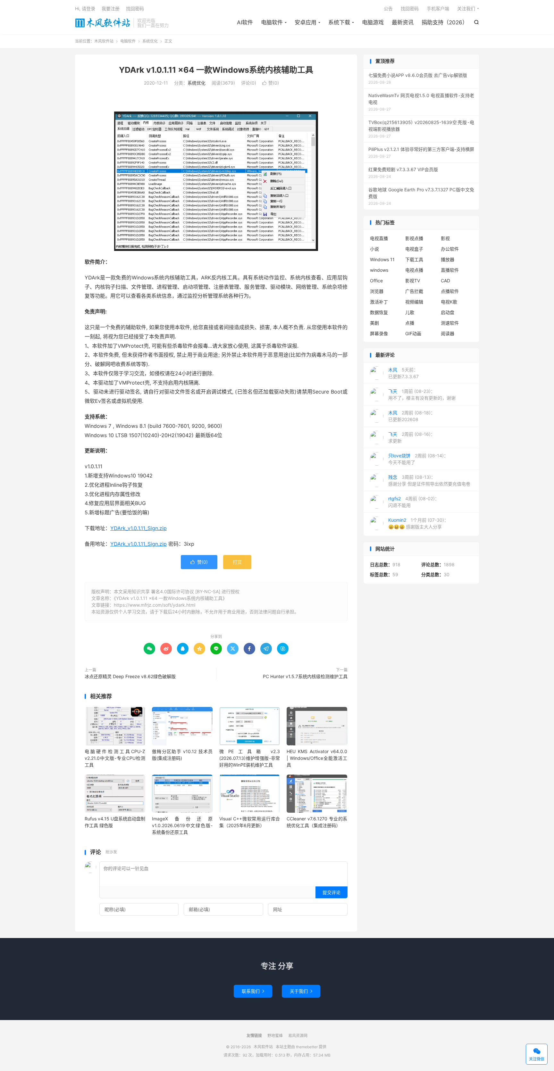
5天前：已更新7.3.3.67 (403, 373)
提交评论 (331, 892)
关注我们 (466, 8)
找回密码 (410, 8)
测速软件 (450, 323)
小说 (374, 249)
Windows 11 (382, 259)
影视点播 (414, 238)
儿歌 (409, 312)
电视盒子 (414, 249)
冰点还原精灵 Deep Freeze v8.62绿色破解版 (130, 676)
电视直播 (379, 238)
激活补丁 (379, 301)
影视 (445, 238)
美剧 (374, 323)
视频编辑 (414, 301)
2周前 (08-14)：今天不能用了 (418, 459)
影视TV (412, 280)
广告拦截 (414, 291)
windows (379, 270)
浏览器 (376, 291)
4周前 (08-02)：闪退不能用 (413, 502)
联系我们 (253, 991)
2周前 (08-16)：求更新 (411, 437)
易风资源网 (297, 1035)
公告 (388, 8)
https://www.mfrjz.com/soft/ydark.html (154, 605)
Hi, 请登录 (85, 8)
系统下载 (339, 22)
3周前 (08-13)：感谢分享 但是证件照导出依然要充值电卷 (429, 480)
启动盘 (447, 312)
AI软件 (245, 22)
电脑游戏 (373, 22)
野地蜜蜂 (275, 1035)
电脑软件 (272, 22)
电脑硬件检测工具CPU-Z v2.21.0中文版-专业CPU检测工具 (115, 758)
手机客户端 (438, 8)
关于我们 (301, 991)
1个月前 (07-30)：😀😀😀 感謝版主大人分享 (418, 523)
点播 (409, 323)
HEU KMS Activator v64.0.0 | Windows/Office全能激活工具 (317, 758)
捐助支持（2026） (445, 22)
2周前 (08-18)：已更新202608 (411, 416)
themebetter (307, 1046)
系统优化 (150, 41)
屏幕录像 (379, 333)
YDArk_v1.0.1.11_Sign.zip (138, 528)
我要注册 (111, 8)
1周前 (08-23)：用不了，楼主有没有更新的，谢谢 (422, 394)
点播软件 (450, 291)
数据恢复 (379, 312)
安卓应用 (305, 22)
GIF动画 (413, 333)
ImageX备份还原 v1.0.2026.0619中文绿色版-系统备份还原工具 (182, 825)
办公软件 (450, 249)
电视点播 (414, 270)
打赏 (237, 562)
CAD (445, 280)
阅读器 (447, 333)
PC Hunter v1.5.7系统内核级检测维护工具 (305, 676)
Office (376, 280)
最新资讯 (403, 22)
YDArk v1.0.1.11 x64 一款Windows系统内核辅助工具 (216, 70)
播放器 (447, 259)
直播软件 (450, 270)
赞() (270, 83)
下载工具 (414, 259)
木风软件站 (102, 23)
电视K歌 (449, 301)
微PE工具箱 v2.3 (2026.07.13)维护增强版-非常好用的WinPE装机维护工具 (249, 758)
